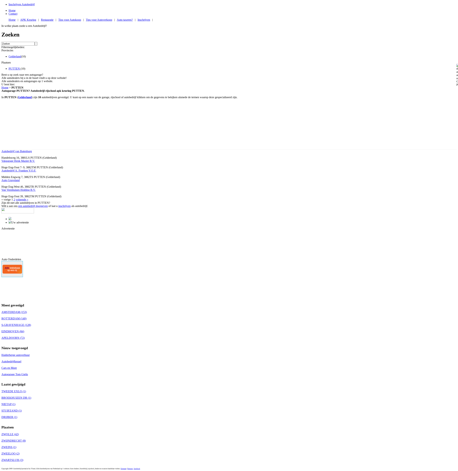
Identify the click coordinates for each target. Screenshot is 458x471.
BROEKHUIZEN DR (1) (16, 397)
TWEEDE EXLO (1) (13, 391)
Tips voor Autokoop (69, 19)
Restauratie (47, 19)
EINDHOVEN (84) (12, 331)
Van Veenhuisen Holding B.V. (18, 189)
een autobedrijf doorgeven (33, 206)
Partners (130, 469)
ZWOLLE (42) (10, 434)
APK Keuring (28, 19)
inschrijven (64, 206)
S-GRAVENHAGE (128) (16, 324)
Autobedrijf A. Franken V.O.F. (18, 170)
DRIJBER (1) (9, 417)
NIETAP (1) (8, 404)
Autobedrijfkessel (11, 361)
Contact (13, 13)
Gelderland (15, 56)
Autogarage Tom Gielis (14, 374)
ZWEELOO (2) (10, 453)
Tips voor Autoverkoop (99, 19)
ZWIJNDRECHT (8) (13, 440)
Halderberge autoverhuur (15, 355)
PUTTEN (15, 68)
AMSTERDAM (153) (14, 312)
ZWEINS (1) (8, 447)
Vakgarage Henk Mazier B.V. (18, 160)
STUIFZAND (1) (11, 410)
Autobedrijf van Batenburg (16, 151)
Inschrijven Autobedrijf (22, 4)
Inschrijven (144, 19)
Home (12, 10)
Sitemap (123, 469)
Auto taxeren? (125, 19)
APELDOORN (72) (13, 337)
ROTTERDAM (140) (13, 318)
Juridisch (137, 469)
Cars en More (9, 367)
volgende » (22, 199)
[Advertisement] (17, 243)
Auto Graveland (10, 180)
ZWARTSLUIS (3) (12, 460)
